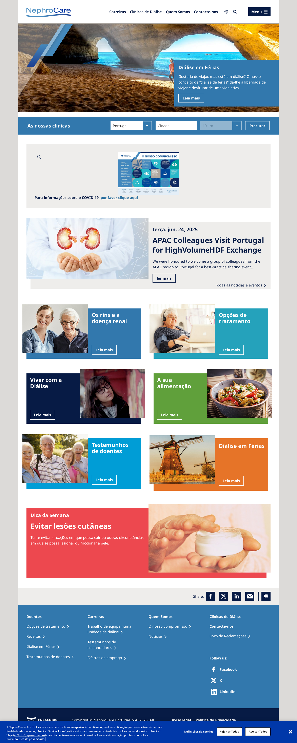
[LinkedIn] (236, 596)
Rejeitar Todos (229, 731)
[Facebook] (210, 596)
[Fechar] (290, 731)
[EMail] (249, 596)
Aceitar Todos (258, 731)
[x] (223, 596)
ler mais (164, 278)
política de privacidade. (30, 739)
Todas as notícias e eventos (238, 285)
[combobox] (158, 126)
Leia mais (191, 98)
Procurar (257, 125)
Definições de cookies (198, 731)
